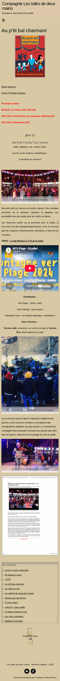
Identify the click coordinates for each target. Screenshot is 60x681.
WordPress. (51, 677)
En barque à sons (13, 575)
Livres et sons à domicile (16, 570)
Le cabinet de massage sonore (19, 593)
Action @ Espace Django (13, 93)
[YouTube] (26, 671)
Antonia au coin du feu (15, 598)
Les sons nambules (14, 616)
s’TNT (8, 579)
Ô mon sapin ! (11, 602)
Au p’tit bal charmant (14, 584)
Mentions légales (39, 664)
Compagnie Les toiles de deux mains (28, 6)
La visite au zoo (12, 588)
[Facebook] (33, 671)
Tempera (40, 677)
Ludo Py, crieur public (15, 607)
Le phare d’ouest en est (16, 611)
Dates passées (8, 86)
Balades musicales (14, 621)
